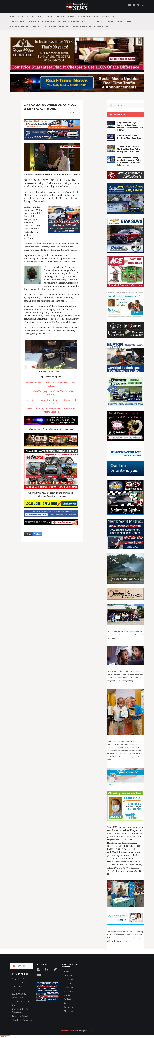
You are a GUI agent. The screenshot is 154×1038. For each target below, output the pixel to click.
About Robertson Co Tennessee (47, 17)
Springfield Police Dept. (22, 1016)
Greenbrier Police (19, 983)
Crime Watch (108, 17)
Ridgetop (68, 1003)
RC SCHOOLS (17, 998)
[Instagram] (142, 4)
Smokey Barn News (69, 1030)
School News (80, 26)
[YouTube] (38, 975)
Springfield (68, 1007)
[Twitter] (138, 4)
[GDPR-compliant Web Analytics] (5, 1036)
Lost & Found (97, 21)
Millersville (68, 991)
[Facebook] (129, 4)
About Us (23, 17)
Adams (66, 971)
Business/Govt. (79, 21)
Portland (67, 999)
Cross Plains (69, 983)
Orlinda (67, 995)
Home (13, 17)
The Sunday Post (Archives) (25, 21)
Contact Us (73, 17)
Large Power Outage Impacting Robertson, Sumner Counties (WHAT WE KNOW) (130, 126)
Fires (130, 21)
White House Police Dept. (22, 1020)
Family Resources (98, 26)
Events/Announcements (58, 26)
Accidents (63, 21)
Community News (90, 17)
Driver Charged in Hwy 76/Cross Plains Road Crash (129, 136)
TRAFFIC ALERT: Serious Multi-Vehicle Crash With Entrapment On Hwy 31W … (129, 149)
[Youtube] (134, 4)
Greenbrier (68, 987)
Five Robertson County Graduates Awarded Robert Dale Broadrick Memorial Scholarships (130, 161)
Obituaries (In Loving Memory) (26, 26)
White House (69, 1011)
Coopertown (69, 979)
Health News (48, 21)
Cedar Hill (68, 975)
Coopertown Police (20, 979)
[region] (125, 175)
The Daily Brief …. (115, 21)
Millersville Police (19, 987)
